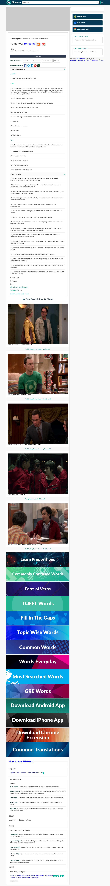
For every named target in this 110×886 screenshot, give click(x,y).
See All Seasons (13, 881)
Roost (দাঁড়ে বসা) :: (15, 786)
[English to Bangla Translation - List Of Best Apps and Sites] (43, 773)
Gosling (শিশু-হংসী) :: (15, 791)
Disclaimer (95, 60)
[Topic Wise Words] (37, 639)
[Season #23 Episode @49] (58, 876)
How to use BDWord (21, 761)
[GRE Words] (37, 697)
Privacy (88, 60)
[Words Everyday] (37, 668)
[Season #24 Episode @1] (54, 876)
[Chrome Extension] (37, 741)
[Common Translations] (37, 756)
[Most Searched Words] (37, 683)
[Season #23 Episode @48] (61, 876)
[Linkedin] (32, 66)
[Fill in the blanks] (37, 624)
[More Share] (38, 66)
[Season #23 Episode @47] (63, 876)
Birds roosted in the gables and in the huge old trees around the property (35, 786)
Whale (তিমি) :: (14, 808)
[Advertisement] (37, 19)
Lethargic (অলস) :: (15, 854)
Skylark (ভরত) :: (14, 802)
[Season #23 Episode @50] (56, 876)
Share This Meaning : (17, 65)
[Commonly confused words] (37, 581)
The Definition (27, 61)
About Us (82, 60)
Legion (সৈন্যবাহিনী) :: (15, 847)
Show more (38, 56)
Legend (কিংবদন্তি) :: (15, 841)
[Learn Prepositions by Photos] (37, 566)
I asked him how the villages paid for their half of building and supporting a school (37, 797)
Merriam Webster (47, 61)
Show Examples (38, 174)
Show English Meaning (38, 69)
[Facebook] (25, 66)
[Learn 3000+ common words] (37, 654)
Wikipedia (56, 61)
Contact (101, 60)
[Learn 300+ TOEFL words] (37, 610)
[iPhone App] (37, 727)
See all (11, 815)
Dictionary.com (36, 61)
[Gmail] (35, 66)
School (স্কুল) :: (14, 797)
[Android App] (37, 712)
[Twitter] (29, 66)
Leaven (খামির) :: (14, 834)
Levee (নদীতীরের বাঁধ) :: (15, 860)
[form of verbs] (37, 595)
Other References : (16, 61)
